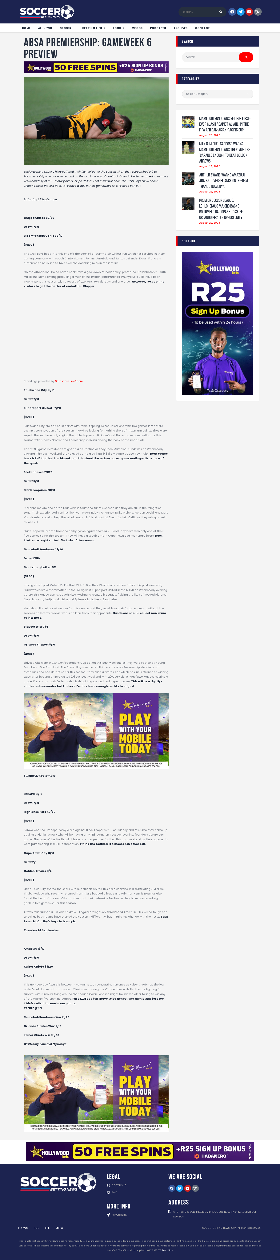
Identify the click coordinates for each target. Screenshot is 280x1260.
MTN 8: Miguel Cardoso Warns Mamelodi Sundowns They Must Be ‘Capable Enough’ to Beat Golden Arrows (224, 152)
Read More (167, 1250)
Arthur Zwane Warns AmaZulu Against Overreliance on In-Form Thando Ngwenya (223, 180)
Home (26, 28)
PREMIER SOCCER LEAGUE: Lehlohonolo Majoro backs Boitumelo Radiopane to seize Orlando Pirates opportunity (221, 209)
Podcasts (158, 28)
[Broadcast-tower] (258, 12)
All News (45, 28)
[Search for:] (217, 57)
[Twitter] (241, 12)
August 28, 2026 (209, 135)
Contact (202, 28)
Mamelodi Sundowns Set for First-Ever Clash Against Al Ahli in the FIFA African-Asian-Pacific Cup (224, 124)
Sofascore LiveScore (69, 381)
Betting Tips (92, 28)
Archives (180, 28)
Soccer (65, 28)
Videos (137, 28)
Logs (117, 28)
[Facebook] (232, 12)
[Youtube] (249, 12)
